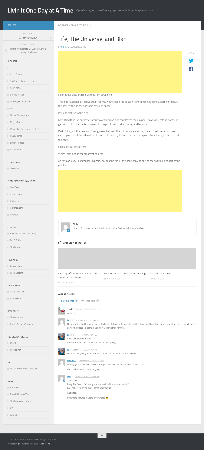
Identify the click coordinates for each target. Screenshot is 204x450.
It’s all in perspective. (161, 273)
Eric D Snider (16, 240)
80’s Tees (14, 187)
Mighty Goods (16, 122)
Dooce (13, 108)
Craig (69, 320)
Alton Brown (16, 74)
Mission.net (15, 350)
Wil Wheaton (16, 149)
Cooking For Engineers (20, 101)
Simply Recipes (17, 142)
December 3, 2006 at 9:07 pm (87, 309)
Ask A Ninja (15, 88)
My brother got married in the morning (125, 273)
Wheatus (14, 415)
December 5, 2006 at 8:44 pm (87, 377)
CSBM (13, 343)
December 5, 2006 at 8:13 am (91, 361)
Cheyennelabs (16, 317)
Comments (70, 300)
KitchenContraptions (19, 115)
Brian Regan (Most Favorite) (23, 233)
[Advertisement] (120, 72)
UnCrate (14, 214)
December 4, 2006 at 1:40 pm (87, 320)
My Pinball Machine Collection (23, 368)
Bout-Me (63, 25)
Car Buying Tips (17, 291)
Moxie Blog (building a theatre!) (24, 129)
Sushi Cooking (16, 273)
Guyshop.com (16, 207)
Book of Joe (15, 201)
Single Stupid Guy (81, 25)
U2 (11, 408)
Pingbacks (92, 300)
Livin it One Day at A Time (40, 10)
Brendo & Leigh (17, 94)
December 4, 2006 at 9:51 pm (85, 335)
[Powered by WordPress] (19, 444)
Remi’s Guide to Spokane (21, 324)
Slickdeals (14, 168)
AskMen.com (16, 194)
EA (68, 335)
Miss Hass (71, 360)
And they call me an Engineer (23, 81)
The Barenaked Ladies (20, 401)
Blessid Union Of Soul (20, 394)
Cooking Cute (16, 266)
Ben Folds (14, 387)
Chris (64, 47)
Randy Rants (16, 136)
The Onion (15, 247)
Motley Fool (15, 298)
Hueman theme (43, 444)
